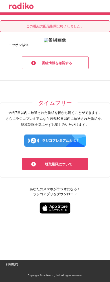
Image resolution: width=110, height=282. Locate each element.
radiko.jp (21, 7)
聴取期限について (58, 164)
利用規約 (12, 264)
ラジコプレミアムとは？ (55, 141)
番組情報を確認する (57, 63)
